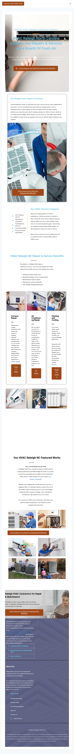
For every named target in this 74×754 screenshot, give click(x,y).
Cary (50, 476)
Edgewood (9, 632)
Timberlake (15, 634)
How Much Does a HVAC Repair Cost (21, 651)
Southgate (21, 630)
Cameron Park (14, 630)
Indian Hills (22, 634)
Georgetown (16, 632)
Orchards (8, 634)
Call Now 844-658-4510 (13, 3)
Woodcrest (23, 632)
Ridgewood (30, 632)
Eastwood (28, 630)
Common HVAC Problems (19, 646)
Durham (32, 479)
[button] (20, 646)
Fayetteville (38, 479)
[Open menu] (70, 3)
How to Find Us (15, 656)
